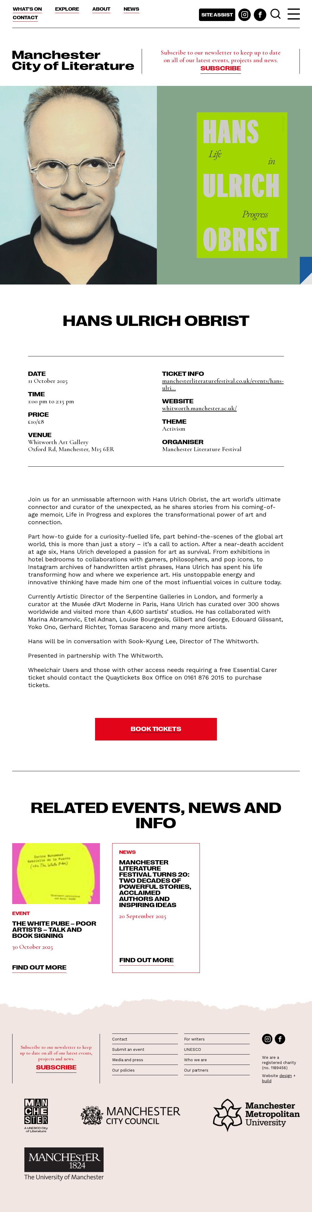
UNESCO (192, 1049)
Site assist (217, 14)
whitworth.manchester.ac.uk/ (199, 408)
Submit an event (128, 1049)
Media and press (127, 1060)
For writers (194, 1039)
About (101, 9)
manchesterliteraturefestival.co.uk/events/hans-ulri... (223, 384)
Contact (25, 17)
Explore (67, 9)
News (131, 9)
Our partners (196, 1070)
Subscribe (220, 67)
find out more (39, 966)
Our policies (123, 1070)
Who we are (195, 1060)
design (285, 1075)
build (266, 1081)
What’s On (27, 9)
